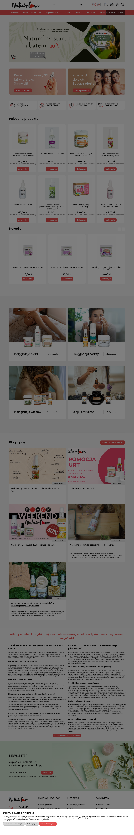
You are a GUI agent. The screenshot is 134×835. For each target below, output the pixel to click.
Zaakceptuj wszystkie (48, 824)
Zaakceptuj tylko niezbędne (14, 824)
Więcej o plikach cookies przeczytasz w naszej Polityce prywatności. (26, 820)
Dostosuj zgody (32, 824)
